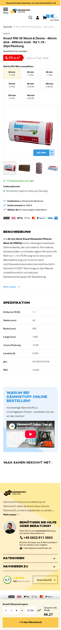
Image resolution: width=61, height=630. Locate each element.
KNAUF (6, 33)
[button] (9, 168)
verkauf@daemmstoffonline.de (37, 548)
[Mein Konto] (37, 17)
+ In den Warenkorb (30, 622)
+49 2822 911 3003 (38, 537)
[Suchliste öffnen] (30, 17)
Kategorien (13, 560)
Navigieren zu (15, 569)
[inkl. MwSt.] (53, 16)
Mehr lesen (9, 286)
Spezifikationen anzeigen (15, 51)
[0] (45, 18)
